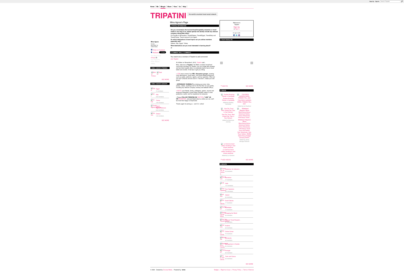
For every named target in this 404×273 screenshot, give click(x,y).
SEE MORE (165, 79)
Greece (158, 114)
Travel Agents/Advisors (161, 107)
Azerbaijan (228, 207)
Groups (153, 58)
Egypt (157, 89)
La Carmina (231, 155)
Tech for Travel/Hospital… (233, 220)
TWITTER (200, 97)
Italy (157, 94)
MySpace (156, 52)
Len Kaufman (247, 106)
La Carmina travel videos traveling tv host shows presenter (228, 151)
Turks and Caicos (230, 256)
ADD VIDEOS (226, 160)
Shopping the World (231, 213)
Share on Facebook (159, 50)
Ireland (227, 195)
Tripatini (168, 15)
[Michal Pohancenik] (153, 73)
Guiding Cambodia (229, 103)
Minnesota (228, 238)
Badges (216, 270)
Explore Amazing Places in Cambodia (228, 99)
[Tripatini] (159, 73)
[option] (237, 63)
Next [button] (252, 63)
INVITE (179, 91)
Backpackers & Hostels (232, 244)
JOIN (178, 74)
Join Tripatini (174, 59)
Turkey (158, 100)
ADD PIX (225, 86)
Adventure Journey (230, 121)
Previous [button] (221, 63)
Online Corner (229, 231)
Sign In (377, 1)
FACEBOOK (182, 99)
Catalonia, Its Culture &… (233, 169)
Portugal (227, 250)
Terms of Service (248, 270)
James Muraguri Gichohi (244, 140)
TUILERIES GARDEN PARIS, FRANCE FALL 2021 (244, 102)
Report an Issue (225, 270)
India (226, 183)
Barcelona (228, 177)
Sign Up (371, 1)
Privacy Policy (236, 270)
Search (402, 1)
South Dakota (229, 201)
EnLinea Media (167, 270)
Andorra (227, 226)
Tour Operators (229, 189)
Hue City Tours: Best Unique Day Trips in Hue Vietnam (228, 116)
